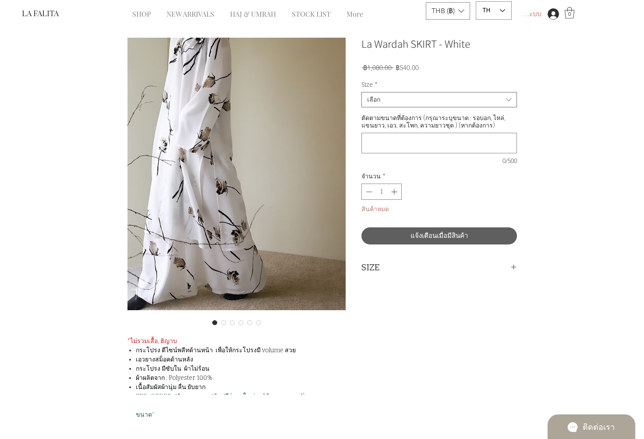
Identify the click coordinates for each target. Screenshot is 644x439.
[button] (448, 11)
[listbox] (448, 11)
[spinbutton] (381, 191)
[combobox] (439, 99)
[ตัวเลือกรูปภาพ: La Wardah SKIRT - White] (214, 322)
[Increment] (394, 191)
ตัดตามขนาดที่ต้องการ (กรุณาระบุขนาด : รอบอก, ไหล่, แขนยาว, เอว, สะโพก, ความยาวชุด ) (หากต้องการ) (433, 121)
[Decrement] (368, 191)
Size (369, 85)
